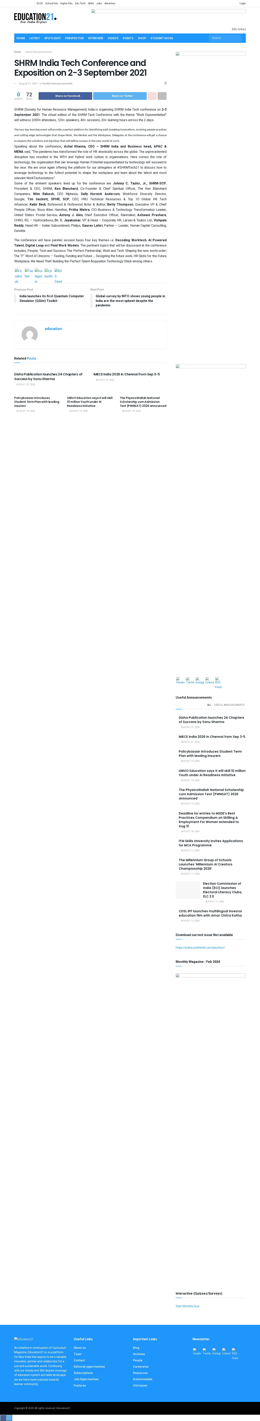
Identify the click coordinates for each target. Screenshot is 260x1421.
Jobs (99, 3)
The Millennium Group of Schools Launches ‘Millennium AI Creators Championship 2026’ (205, 864)
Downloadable (142, 1379)
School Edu (51, 3)
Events (128, 38)
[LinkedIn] (49, 272)
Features (80, 1385)
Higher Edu (66, 3)
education (53, 329)
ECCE (40, 3)
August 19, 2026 (25, 411)
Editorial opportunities (89, 1367)
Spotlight (52, 38)
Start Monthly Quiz (187, 1306)
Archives (139, 1354)
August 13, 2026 (190, 920)
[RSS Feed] (59, 272)
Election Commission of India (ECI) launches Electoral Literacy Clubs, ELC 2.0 (222, 889)
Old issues (140, 1385)
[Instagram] (39, 272)
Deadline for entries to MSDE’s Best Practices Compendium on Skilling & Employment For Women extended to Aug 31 (209, 819)
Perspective (74, 38)
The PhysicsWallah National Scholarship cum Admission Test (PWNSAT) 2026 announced (143, 402)
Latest (34, 38)
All (209, 705)
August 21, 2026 (25, 384)
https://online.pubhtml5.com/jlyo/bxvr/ (200, 948)
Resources (140, 1373)
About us (80, 1348)
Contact (79, 1360)
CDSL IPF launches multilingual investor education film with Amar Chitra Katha (210, 913)
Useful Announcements (38, 52)
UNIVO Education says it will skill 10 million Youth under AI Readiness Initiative (89, 402)
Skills (91, 3)
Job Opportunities (86, 1379)
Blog (136, 1348)
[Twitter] (29, 272)
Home (20, 38)
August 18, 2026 (190, 831)
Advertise (109, 3)
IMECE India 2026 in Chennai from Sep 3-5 (126, 374)
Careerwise (140, 1367)
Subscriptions (83, 1373)
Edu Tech (80, 3)
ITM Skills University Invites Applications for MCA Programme (211, 843)
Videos (113, 38)
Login (242, 3)
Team (78, 1354)
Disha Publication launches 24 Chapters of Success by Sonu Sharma (48, 376)
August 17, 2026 (190, 850)
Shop (142, 38)
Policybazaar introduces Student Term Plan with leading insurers (36, 402)
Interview (95, 38)
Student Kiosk (162, 38)
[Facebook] (19, 272)
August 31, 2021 (28, 83)
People (137, 1360)
